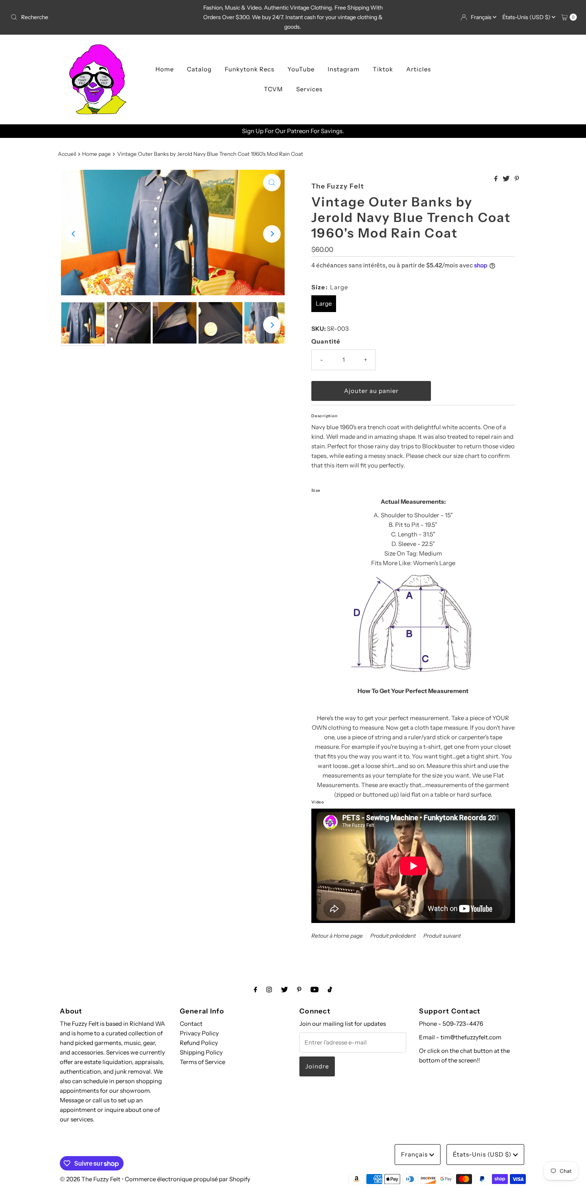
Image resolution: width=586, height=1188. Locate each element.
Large (324, 303)
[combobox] (100, 17)
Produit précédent (393, 935)
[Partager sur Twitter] (507, 179)
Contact (191, 1023)
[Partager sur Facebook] (496, 179)
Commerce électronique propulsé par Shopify (187, 1179)
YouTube (301, 69)
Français (482, 17)
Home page (96, 154)
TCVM (273, 89)
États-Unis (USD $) (527, 17)
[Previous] (74, 234)
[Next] (272, 234)
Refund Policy (199, 1043)
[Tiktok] (330, 989)
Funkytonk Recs (249, 69)
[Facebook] (255, 989)
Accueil (67, 154)
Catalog (199, 69)
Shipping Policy (201, 1052)
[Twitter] (284, 989)
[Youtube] (315, 989)
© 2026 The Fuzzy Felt (90, 1179)
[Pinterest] (299, 989)
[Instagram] (269, 989)
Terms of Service (202, 1062)
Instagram (344, 69)
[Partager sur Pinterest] (517, 179)
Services (309, 89)
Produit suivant (442, 935)
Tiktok (383, 69)
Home (164, 69)
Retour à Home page (337, 935)
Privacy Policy (199, 1033)
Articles (418, 69)
